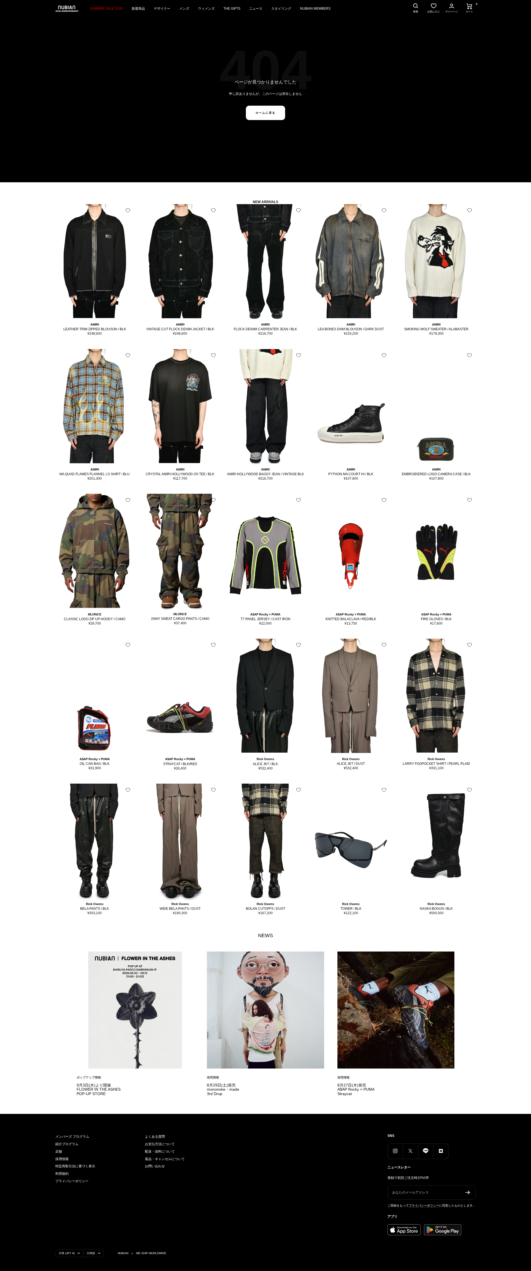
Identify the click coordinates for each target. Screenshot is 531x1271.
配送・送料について (160, 1151)
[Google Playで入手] (442, 1229)
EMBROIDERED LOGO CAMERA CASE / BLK (436, 474)
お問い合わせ (155, 1166)
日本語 (91, 1253)
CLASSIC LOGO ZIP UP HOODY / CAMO (94, 619)
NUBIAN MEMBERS (315, 9)
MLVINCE (94, 614)
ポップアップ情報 (89, 1077)
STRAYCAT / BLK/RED (180, 764)
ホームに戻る (265, 112)
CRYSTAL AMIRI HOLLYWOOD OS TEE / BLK (180, 474)
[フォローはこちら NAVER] (440, 1151)
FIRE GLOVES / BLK (436, 619)
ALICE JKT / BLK (265, 764)
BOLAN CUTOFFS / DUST (265, 909)
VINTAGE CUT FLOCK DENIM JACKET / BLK (180, 329)
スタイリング (281, 9)
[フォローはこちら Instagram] (395, 1151)
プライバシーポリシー (71, 1181)
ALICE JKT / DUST (351, 764)
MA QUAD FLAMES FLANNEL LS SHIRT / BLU (94, 474)
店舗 (58, 1151)
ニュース (255, 9)
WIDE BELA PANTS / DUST (180, 909)
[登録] (467, 1192)
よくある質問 (155, 1137)
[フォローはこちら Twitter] (410, 1151)
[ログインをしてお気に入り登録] (128, 210)
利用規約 (62, 1174)
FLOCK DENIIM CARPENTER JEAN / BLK (265, 329)
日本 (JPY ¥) (67, 1253)
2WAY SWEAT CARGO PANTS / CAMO (180, 619)
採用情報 (62, 1159)
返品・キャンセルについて (165, 1159)
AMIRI (94, 324)
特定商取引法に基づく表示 (75, 1166)
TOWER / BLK (350, 909)
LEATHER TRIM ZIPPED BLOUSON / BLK (94, 329)
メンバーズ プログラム (72, 1137)
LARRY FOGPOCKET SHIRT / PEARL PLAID (436, 764)
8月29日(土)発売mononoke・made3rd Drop (223, 1089)
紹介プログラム (67, 1144)
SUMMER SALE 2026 (106, 9)
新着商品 (138, 9)
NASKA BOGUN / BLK (436, 909)
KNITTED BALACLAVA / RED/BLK (351, 619)
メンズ (184, 9)
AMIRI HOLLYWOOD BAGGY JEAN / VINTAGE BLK (265, 474)
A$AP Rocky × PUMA (265, 614)
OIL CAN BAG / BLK (95, 764)
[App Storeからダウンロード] (404, 1229)
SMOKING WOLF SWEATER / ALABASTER (436, 329)
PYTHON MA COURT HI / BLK (350, 474)
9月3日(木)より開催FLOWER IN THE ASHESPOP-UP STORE (99, 1089)
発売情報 (213, 1077)
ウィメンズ (206, 9)
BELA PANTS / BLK (94, 909)
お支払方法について (160, 1144)
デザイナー (162, 9)
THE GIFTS (231, 9)
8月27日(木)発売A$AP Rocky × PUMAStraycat (355, 1089)
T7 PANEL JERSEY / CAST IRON (265, 619)
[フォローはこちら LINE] (425, 1151)
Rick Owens (265, 759)
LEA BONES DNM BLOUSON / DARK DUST (351, 329)
